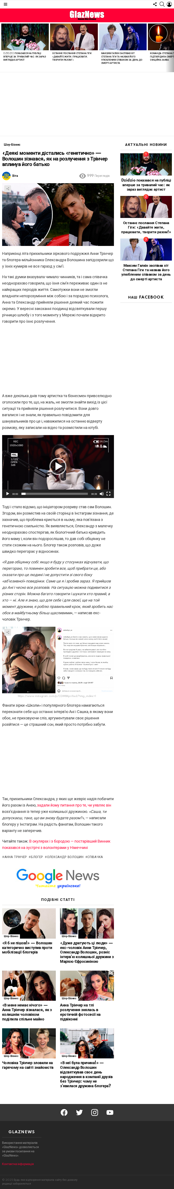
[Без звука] (102, 494)
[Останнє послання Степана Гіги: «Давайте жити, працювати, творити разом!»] (74, 37)
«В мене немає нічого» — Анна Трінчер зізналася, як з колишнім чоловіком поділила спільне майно (27, 1012)
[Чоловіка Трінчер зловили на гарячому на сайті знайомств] (29, 1043)
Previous (2, 47)
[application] (58, 466)
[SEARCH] (162, 4)
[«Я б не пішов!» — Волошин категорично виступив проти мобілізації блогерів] (29, 923)
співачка (95, 857)
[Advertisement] (87, 104)
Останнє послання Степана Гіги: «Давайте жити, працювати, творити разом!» (72, 56)
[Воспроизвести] (8, 494)
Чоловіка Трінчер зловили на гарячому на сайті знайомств (27, 1065)
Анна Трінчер (15, 857)
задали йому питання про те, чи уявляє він (74, 805)
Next (172, 47)
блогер (37, 857)
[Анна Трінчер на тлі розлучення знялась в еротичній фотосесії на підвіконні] (87, 986)
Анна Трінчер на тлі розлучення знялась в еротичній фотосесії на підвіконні (80, 1012)
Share (7, 188)
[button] (57, 466)
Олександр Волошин (65, 857)
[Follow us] (154, 4)
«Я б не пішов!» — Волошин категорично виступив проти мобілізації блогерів (27, 948)
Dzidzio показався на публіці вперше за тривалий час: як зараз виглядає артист (24, 56)
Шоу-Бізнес (11, 936)
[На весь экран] (108, 494)
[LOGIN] (169, 4)
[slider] (54, 494)
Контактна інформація (18, 1164)
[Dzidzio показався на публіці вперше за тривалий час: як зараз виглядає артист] (25, 37)
